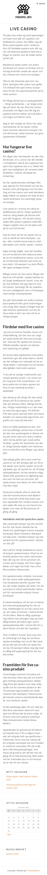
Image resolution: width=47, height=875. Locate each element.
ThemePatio (33, 870)
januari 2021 (12, 853)
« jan (8, 834)
